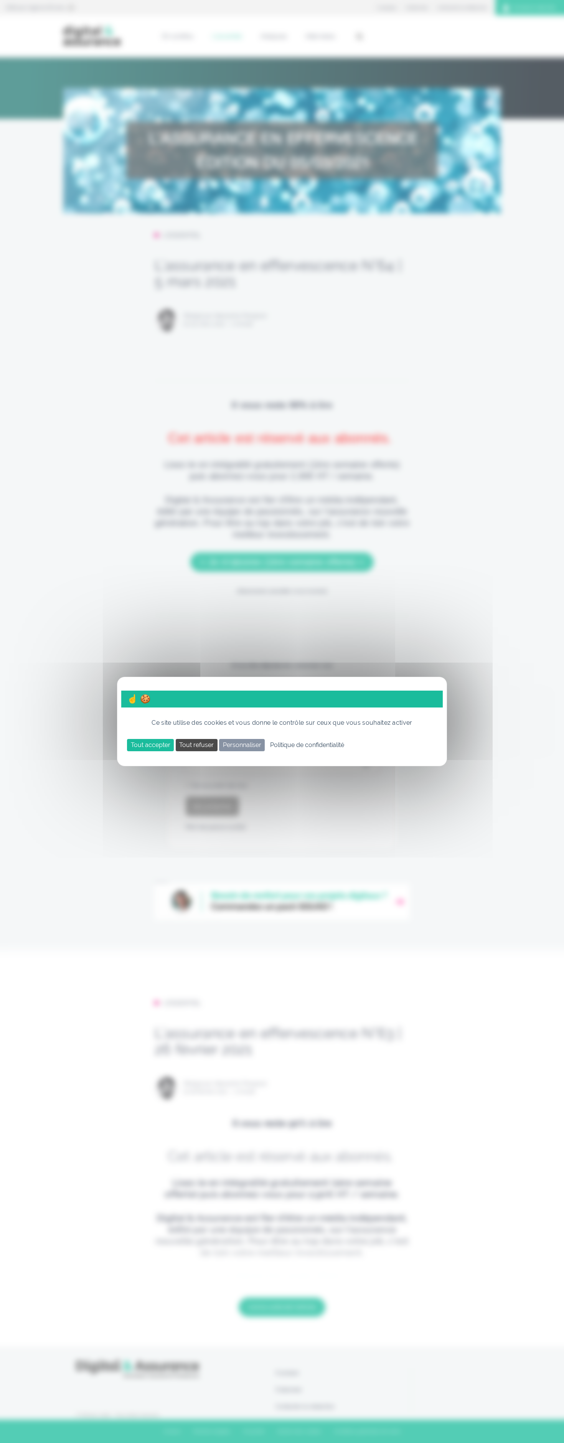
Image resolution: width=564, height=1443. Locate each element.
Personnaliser (242, 745)
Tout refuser (196, 745)
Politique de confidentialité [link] (307, 745)
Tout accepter (150, 745)
